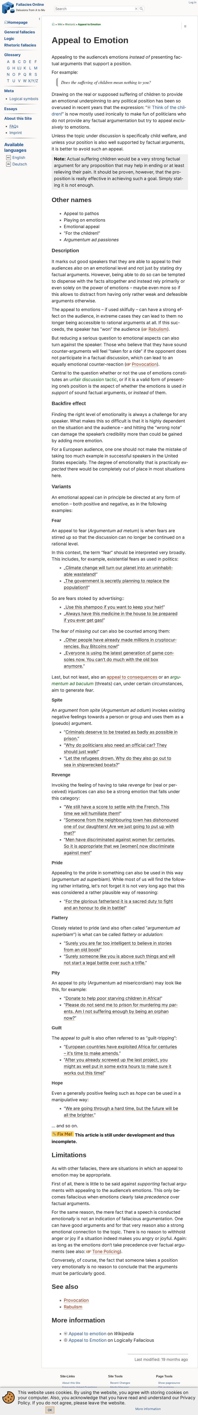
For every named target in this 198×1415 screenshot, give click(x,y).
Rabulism (157, 329)
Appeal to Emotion (89, 24)
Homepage (18, 22)
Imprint (15, 132)
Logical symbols (23, 98)
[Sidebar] (39, 19)
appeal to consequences (132, 677)
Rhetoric (70, 24)
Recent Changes (120, 1382)
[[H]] (8, 9)
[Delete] (136, 9)
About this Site (18, 118)
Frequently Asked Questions (79, 1387)
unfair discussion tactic (93, 379)
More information (148, 1409)
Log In (192, 2)
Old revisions (166, 1387)
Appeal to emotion (87, 1333)
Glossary (12, 54)
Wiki (60, 24)
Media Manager (119, 1387)
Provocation (144, 364)
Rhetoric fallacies (20, 45)
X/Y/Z (33, 80)
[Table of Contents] (185, 26)
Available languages (15, 147)
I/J (19, 68)
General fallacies (19, 32)
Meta (9, 91)
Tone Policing (106, 1251)
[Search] (141, 9)
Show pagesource (169, 1382)
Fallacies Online (30, 4)
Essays (10, 108)
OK (50, 1410)
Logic (9, 38)
